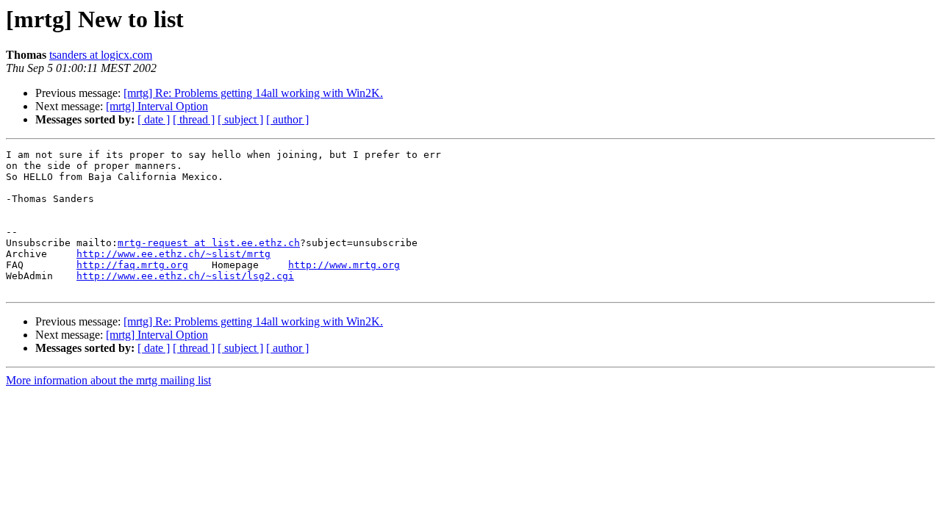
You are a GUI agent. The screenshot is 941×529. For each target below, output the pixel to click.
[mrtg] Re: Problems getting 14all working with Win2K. (253, 93)
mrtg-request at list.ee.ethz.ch (209, 242)
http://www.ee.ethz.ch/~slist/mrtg (173, 253)
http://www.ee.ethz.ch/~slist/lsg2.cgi (185, 275)
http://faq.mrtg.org (132, 264)
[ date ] (153, 119)
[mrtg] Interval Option (157, 106)
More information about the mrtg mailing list (108, 380)
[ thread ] (194, 119)
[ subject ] (240, 119)
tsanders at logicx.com (100, 54)
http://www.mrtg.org (344, 264)
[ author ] (287, 119)
